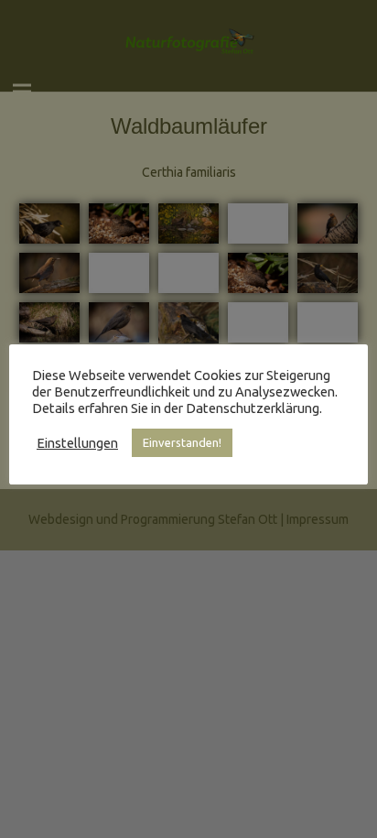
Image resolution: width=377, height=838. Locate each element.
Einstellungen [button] (77, 443)
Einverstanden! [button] (182, 442)
